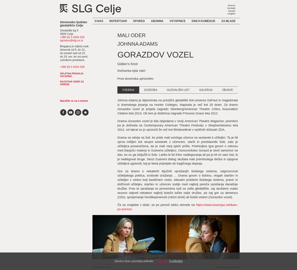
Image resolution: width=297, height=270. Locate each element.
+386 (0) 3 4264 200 (72, 37)
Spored (139, 21)
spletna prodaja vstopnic (71, 75)
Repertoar (118, 21)
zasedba (150, 89)
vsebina (128, 89)
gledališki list (178, 89)
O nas (99, 21)
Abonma (157, 21)
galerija (206, 89)
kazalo (231, 10)
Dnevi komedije (203, 21)
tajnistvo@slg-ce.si (71, 40)
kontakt (231, 8)
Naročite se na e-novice (74, 100)
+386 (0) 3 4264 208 (72, 66)
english (231, 13)
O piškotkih (176, 261)
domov (231, 5)
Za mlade (228, 21)
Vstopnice (177, 21)
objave (227, 89)
